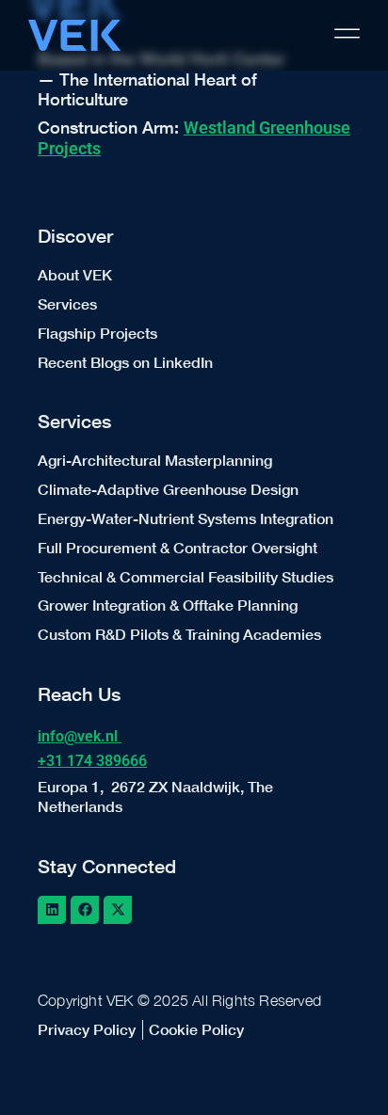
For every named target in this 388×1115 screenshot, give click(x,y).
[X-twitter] (118, 910)
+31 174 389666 (92, 761)
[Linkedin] (52, 910)
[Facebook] (85, 910)
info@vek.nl (79, 736)
